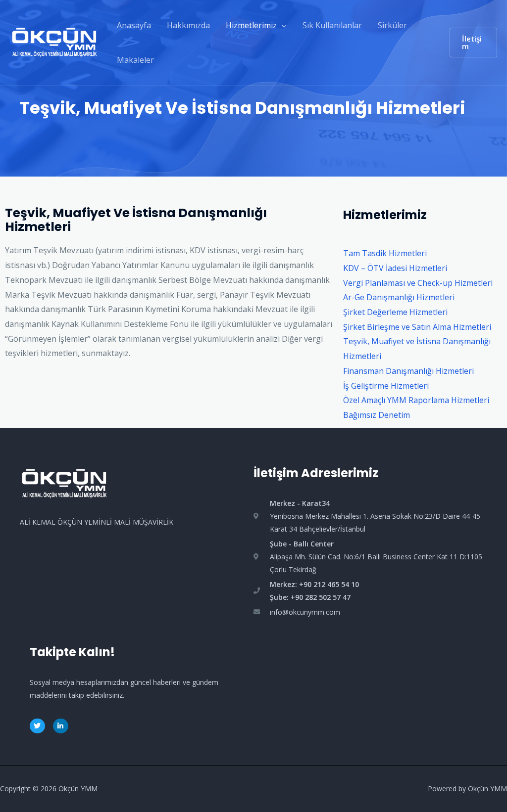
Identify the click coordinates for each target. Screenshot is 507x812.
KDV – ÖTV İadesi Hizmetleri (395, 268)
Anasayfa (134, 25)
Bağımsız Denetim (376, 414)
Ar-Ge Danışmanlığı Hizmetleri (399, 297)
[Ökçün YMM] (54, 41)
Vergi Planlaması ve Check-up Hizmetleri (418, 282)
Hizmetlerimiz (251, 25)
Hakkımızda (188, 25)
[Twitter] (37, 726)
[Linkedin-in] (60, 726)
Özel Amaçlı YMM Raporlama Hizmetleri (416, 400)
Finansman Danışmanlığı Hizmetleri (408, 370)
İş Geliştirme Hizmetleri (386, 385)
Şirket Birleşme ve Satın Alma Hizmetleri (417, 326)
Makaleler (135, 59)
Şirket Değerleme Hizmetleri (395, 312)
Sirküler (392, 25)
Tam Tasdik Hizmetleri (385, 253)
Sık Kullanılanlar (332, 25)
